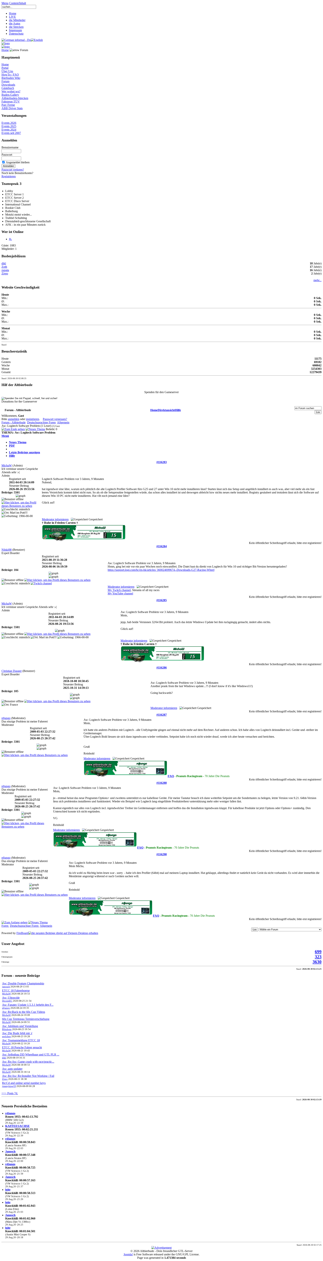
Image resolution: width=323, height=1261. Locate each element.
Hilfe (178, 410)
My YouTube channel (120, 593)
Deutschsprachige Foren (41, 422)
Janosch (10, 1151)
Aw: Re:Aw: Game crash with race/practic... (28, 1061)
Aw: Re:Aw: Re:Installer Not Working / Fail (28, 1075)
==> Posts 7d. (9, 1093)
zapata (5, 270)
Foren (5, 925)
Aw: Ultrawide (11, 997)
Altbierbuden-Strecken (14, 98)
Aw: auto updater (12, 1068)
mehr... (317, 280)
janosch (6, 986)
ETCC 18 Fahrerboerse (16, 990)
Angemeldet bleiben (18, 162)
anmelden (13, 419)
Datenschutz (16, 33)
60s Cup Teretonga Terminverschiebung (25, 1019)
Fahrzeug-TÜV (10, 101)
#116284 (161, 546)
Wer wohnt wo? (10, 91)
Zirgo (4, 273)
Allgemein (63, 422)
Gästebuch (7, 88)
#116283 (161, 462)
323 (318, 956)
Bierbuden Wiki (10, 78)
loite (7, 1189)
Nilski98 (6, 549)
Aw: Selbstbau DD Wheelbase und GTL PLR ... (30, 1054)
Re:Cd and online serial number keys (24, 1083)
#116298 (161, 854)
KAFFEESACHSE (17, 1126)
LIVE (12, 16)
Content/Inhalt (17, 3)
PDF (12, 445)
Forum (5, 81)
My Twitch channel (119, 590)
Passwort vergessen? (55, 419)
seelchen (6, 1036)
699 (318, 951)
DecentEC (7, 1000)
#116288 (161, 782)
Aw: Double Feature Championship (23, 983)
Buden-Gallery (10, 94)
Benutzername (10, 147)
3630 (317, 961)
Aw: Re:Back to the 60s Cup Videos (23, 1011)
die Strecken (16, 26)
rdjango (5, 718)
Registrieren (8, 176)
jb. (10, 239)
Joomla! (128, 1254)
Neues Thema (17, 442)
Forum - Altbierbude (13, 422)
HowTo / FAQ (10, 74)
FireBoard (22, 933)
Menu (4, 3)
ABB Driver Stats (12, 108)
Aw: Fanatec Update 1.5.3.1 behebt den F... (27, 1004)
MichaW (6, 465)
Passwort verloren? (12, 169)
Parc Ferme (8, 104)
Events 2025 (8, 126)
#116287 (161, 714)
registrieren (32, 419)
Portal (4, 67)
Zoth (4, 266)
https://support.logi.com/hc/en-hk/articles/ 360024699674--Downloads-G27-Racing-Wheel (161, 569)
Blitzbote (7, 1029)
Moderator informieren (55, 519)
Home (12, 13)
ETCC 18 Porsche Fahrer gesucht (22, 1047)
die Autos (14, 23)
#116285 (161, 600)
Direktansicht (166, 410)
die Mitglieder (17, 20)
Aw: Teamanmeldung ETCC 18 (21, 1040)
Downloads (8, 84)
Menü (5, 435)
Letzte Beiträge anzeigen (24, 452)
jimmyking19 (9, 1086)
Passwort (6, 154)
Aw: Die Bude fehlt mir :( (17, 1033)
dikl (3, 263)
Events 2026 (8, 122)
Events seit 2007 (11, 133)
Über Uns (7, 71)
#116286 (161, 667)
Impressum (15, 30)
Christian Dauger (11, 671)
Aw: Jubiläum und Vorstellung (20, 1026)
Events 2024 (8, 129)
